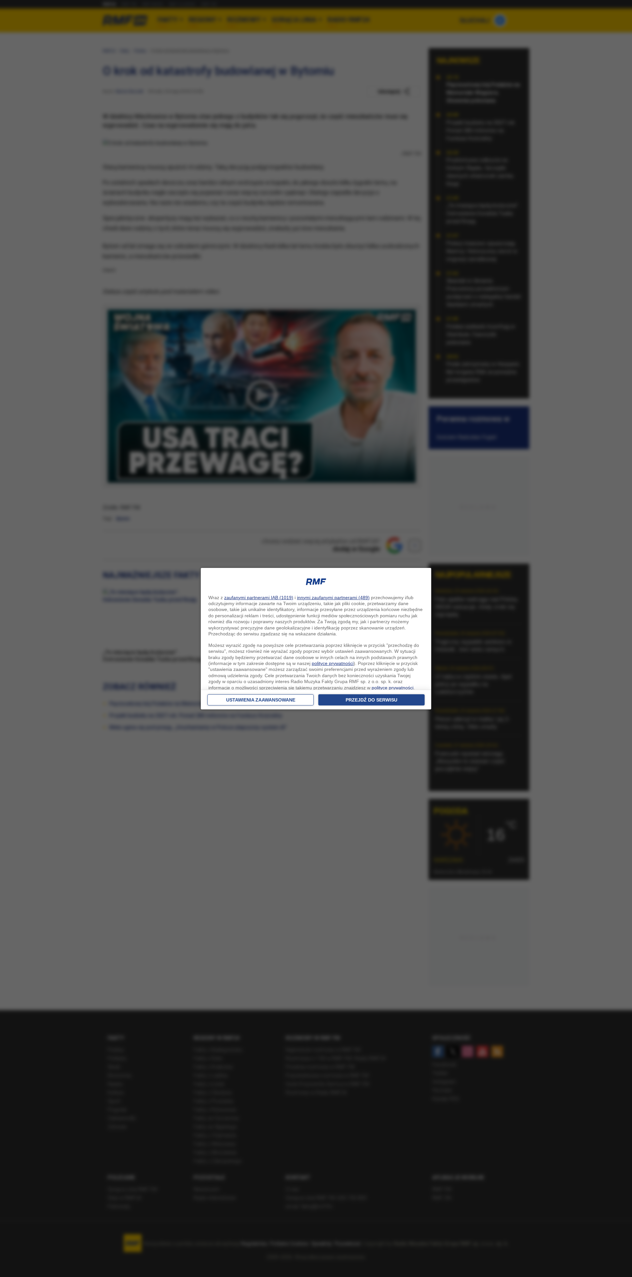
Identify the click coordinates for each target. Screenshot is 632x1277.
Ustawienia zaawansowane (260, 699)
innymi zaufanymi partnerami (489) (333, 597)
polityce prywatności (333, 663)
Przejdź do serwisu (371, 699)
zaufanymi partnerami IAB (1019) (258, 597)
